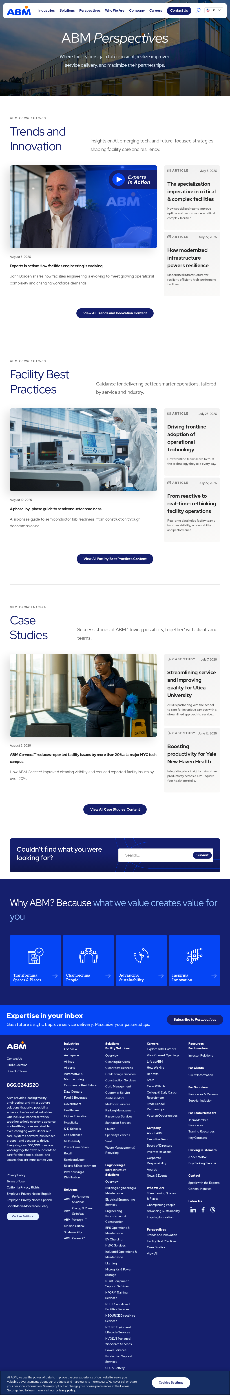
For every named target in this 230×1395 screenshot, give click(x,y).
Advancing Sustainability (163, 1211)
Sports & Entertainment (80, 1166)
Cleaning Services (117, 1062)
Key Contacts (197, 1138)
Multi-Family (72, 1141)
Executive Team (157, 1139)
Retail (68, 1153)
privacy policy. (66, 1390)
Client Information (200, 1075)
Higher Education (76, 1116)
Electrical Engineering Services (120, 1202)
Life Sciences (73, 1135)
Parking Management (120, 1110)
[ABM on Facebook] (202, 1209)
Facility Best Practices (162, 1241)
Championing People (161, 1205)
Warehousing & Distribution (74, 1174)
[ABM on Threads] (212, 1209)
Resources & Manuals (203, 1094)
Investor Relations (159, 1152)
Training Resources (201, 1131)
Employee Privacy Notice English (29, 1194)
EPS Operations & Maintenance (117, 1230)
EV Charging (113, 1239)
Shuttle (110, 1129)
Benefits (153, 1074)
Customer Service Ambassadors (117, 1095)
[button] (46, 10)
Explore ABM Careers (161, 1049)
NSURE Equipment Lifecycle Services (118, 1330)
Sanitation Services (118, 1123)
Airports (69, 1068)
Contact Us (179, 10)
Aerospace (71, 1055)
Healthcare (71, 1110)
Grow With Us (156, 1086)
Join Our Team (17, 1071)
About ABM (154, 1133)
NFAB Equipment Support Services (117, 1283)
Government (73, 1104)
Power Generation (76, 1147)
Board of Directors (159, 1145)
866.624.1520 (23, 1085)
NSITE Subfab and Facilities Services (117, 1306)
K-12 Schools (72, 1129)
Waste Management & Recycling (120, 1150)
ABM (76, 1199)
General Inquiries (200, 1189)
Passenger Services (119, 1116)
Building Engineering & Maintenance (120, 1190)
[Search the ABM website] (198, 10)
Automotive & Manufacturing (74, 1076)
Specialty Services (117, 1135)
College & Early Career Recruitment (162, 1095)
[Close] (223, 1382)
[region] (115, 1383)
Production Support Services (118, 1359)
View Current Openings (163, 1055)
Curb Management (118, 1086)
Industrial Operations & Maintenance (121, 1254)
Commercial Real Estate (80, 1085)
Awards (152, 1169)
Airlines (69, 1061)
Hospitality (71, 1122)
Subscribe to (195, 1019)
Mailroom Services (117, 1104)
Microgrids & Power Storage (118, 1272)
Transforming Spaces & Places (161, 1196)
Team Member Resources (198, 1122)
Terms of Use (15, 1181)
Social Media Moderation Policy (27, 1206)
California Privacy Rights (23, 1187)
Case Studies (156, 1247)
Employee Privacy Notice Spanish (29, 1200)
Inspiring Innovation (160, 1217)
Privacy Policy (16, 1175)
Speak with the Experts (204, 1183)
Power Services (115, 1350)
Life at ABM (155, 1061)
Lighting (111, 1263)
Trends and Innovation (162, 1235)
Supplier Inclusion (200, 1100)
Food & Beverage (75, 1098)
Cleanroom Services (119, 1068)
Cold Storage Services (120, 1074)
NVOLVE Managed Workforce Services (118, 1341)
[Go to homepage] (19, 11)
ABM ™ (75, 1220)
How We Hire (155, 1068)
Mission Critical (74, 1226)
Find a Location (17, 1065)
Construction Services (120, 1080)
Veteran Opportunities (162, 1115)
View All (152, 1253)
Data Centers (73, 1092)
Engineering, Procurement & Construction (115, 1216)
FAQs (150, 1080)
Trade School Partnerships (155, 1106)
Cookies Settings (22, 1216)
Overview (70, 1049)
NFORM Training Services (116, 1295)
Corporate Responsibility (156, 1160)
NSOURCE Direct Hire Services (120, 1318)
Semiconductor (74, 1160)
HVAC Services (115, 1245)
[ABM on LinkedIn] (192, 1209)
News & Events (157, 1176)
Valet (108, 1141)
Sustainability (73, 1232)
